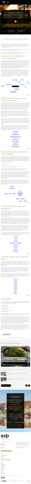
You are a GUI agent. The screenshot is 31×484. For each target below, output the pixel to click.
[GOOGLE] (9, 451)
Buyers (2, 463)
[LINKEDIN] (5, 451)
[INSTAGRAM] (3, 451)
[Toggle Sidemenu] (28, 2)
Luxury (2, 471)
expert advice (9, 115)
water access (17, 218)
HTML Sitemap (3, 473)
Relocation (2, 465)
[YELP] (7, 451)
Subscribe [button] (20, 30)
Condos (2, 467)
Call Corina (11, 30)
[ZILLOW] (10, 451)
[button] (8, 422)
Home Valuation (3, 464)
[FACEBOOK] (1, 451)
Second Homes (3, 468)
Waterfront (3, 470)
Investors (2, 469)
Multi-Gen (2, 472)
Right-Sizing (2, 466)
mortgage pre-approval (23, 158)
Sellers (2, 462)
